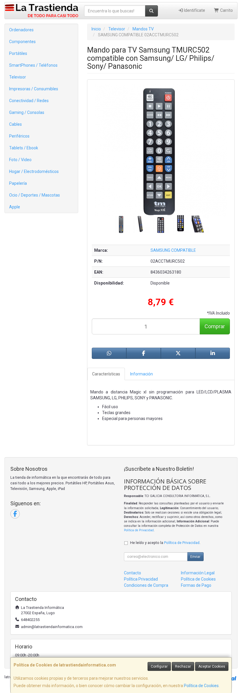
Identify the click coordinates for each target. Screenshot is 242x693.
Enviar (195, 557)
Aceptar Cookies (211, 666)
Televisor (17, 77)
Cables (15, 124)
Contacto (132, 573)
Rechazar (183, 666)
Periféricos (19, 136)
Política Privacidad (141, 579)
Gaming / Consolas (26, 112)
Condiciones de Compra (146, 585)
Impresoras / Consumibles (33, 88)
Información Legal (198, 573)
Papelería (18, 183)
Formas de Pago (196, 585)
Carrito (226, 10)
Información (141, 374)
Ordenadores (21, 29)
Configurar (159, 666)
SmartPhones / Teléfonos (33, 65)
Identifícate (194, 10)
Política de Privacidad (139, 530)
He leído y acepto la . (165, 542)
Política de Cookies (201, 685)
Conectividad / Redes (29, 100)
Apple (14, 207)
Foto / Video (20, 159)
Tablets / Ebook (23, 148)
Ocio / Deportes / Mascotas (34, 195)
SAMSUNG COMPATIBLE (173, 250)
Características (106, 374)
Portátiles (18, 53)
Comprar (215, 326)
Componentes (22, 41)
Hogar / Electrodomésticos (34, 171)
